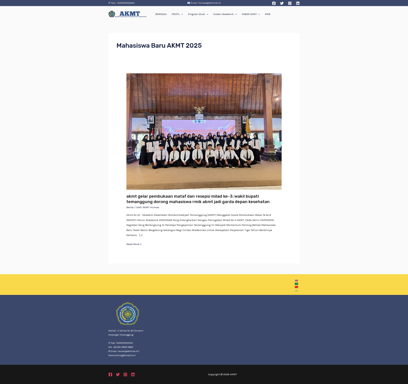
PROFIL (176, 14)
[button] (296, 280)
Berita (130, 207)
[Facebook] (274, 3)
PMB (267, 14)
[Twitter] (282, 3)
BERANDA (161, 14)
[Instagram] (290, 3)
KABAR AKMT (249, 14)
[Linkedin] (298, 3)
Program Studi (196, 14)
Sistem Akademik (223, 14)
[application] (181, 14)
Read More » (134, 244)
